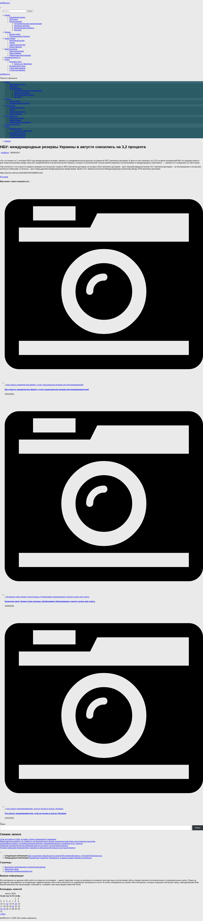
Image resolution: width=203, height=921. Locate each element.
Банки (7, 15)
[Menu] (1, 7)
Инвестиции (10, 38)
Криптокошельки (16, 51)
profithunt (5, 153)
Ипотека (17, 30)
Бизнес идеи (14, 34)
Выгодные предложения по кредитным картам (25, 867)
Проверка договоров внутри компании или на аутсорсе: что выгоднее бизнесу (34, 846)
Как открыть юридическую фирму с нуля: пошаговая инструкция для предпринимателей (47, 389)
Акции (12, 43)
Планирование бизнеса (19, 36)
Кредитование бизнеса (24, 28)
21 (13, 906)
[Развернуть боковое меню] (1, 822)
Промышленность (12, 58)
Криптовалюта (11, 49)
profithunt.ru (5, 3)
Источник (4, 177)
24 (1, 909)
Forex (7, 60)
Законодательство (17, 45)
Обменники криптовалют (20, 55)
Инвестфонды (15, 47)
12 (7, 904)
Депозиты (13, 19)
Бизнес (8, 32)
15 (16, 904)
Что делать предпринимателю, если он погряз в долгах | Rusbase (35, 813)
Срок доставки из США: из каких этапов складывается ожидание (28, 839)
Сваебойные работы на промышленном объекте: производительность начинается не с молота (41, 844)
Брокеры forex (15, 62)
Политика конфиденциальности (18, 871)
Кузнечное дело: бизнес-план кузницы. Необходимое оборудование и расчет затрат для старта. (50, 601)
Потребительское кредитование (28, 24)
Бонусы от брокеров (23, 64)
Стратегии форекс (17, 70)
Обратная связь (12, 869)
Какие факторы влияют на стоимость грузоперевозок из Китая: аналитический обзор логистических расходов (47, 841)
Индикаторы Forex (17, 66)
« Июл (2, 914)
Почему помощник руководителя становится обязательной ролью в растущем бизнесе (38, 848)
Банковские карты (17, 17)
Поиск (2, 824)
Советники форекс (17, 68)
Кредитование (15, 22)
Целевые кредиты (22, 26)
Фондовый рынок (16, 41)
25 (4, 909)
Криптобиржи (15, 53)
